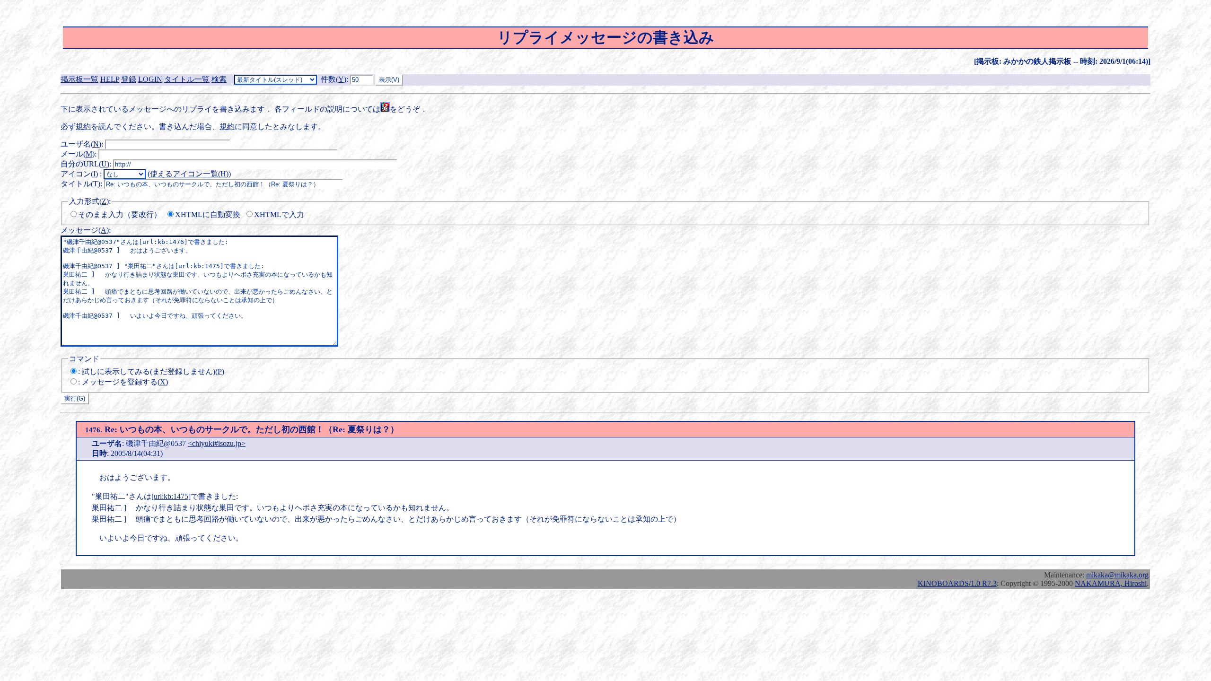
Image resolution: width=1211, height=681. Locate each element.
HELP (109, 79)
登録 (128, 79)
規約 (83, 126)
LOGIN (150, 79)
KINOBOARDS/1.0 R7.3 (957, 583)
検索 (219, 79)
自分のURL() (85, 164)
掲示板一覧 (79, 79)
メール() (78, 154)
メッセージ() (85, 230)
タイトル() (80, 184)
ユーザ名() (81, 144)
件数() (333, 79)
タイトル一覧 (187, 79)
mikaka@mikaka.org (1117, 575)
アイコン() (79, 174)
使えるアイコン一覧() (189, 174)
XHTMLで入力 (279, 214)
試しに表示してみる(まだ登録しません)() (153, 371)
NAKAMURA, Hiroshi (1111, 583)
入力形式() (89, 201)
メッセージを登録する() (125, 382)
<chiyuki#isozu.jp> (217, 443)
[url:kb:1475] (171, 496)
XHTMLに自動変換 (207, 214)
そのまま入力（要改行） (119, 214)
